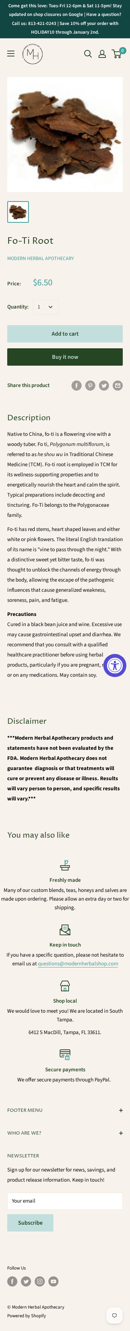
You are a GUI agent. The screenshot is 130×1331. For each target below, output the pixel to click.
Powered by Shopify (26, 1316)
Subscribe (30, 1223)
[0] (116, 54)
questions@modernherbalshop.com (78, 964)
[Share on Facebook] (77, 385)
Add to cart (65, 334)
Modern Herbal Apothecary (40, 258)
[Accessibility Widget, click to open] (114, 665)
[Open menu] (10, 53)
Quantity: (18, 307)
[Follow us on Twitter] (26, 1281)
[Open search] (88, 54)
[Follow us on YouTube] (53, 1281)
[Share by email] (118, 385)
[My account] (102, 54)
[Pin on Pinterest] (90, 385)
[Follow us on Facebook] (12, 1281)
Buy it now (65, 357)
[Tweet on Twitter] (104, 385)
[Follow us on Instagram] (40, 1281)
